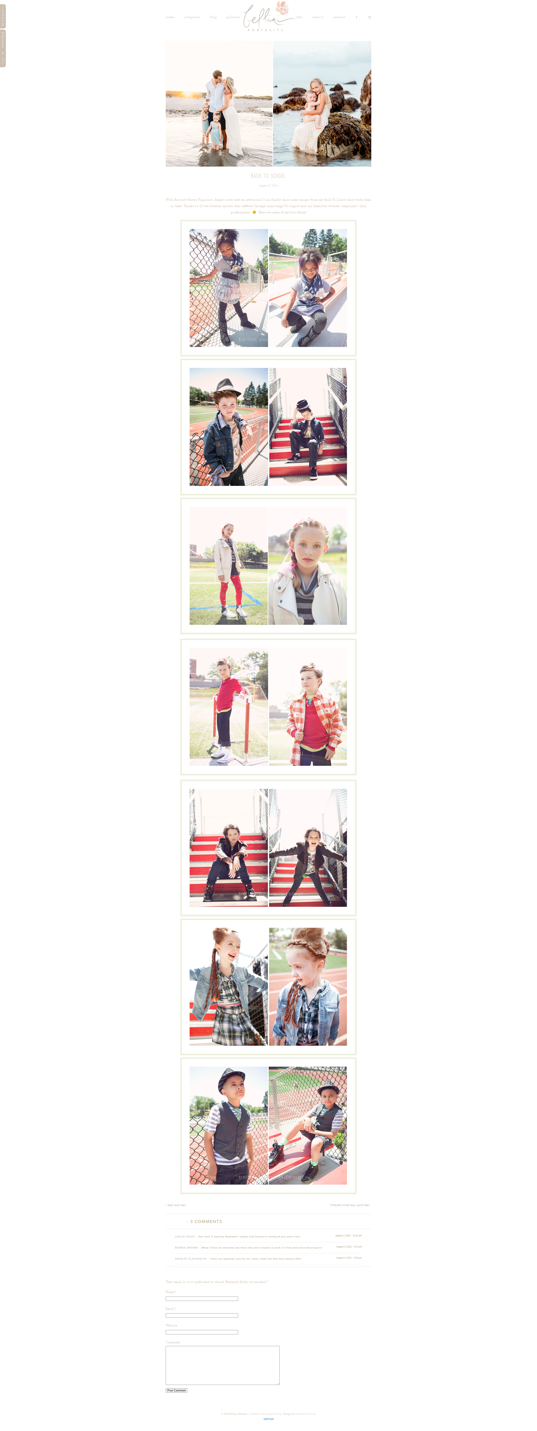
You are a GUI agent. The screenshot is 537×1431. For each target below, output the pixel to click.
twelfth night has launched (350, 1205)
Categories (192, 17)
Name (170, 1292)
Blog (213, 17)
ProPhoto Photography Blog (266, 1413)
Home (170, 17)
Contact (318, 17)
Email (170, 1309)
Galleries (233, 17)
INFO (299, 17)
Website (171, 1325)
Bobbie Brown (186, 1247)
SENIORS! (339, 17)
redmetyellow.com (305, 1413)
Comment (173, 1342)
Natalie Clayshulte (191, 1259)
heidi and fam (176, 1205)
